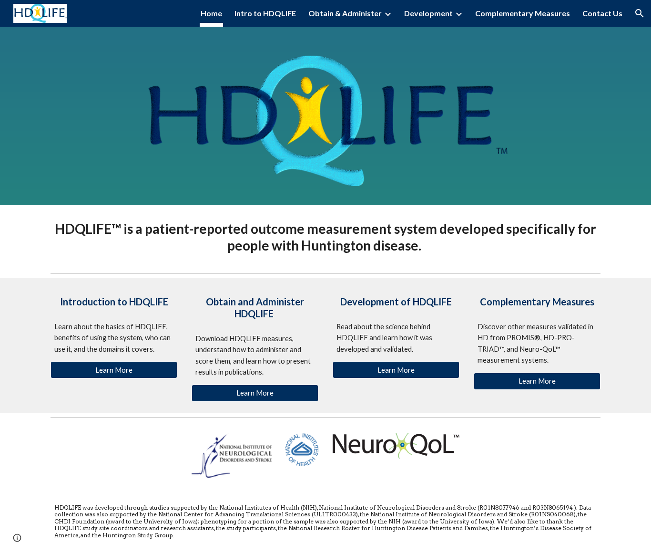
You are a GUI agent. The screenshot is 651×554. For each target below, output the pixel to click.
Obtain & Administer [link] (345, 13)
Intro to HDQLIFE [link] (265, 13)
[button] (639, 13)
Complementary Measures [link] (522, 13)
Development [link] (428, 13)
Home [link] (211, 13)
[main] (325, 237)
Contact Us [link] (602, 13)
